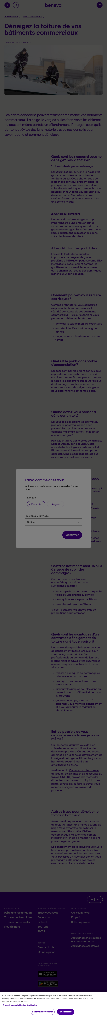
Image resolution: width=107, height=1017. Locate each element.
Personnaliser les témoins (42, 1012)
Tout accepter (65, 1012)
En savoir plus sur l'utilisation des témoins (20, 1005)
